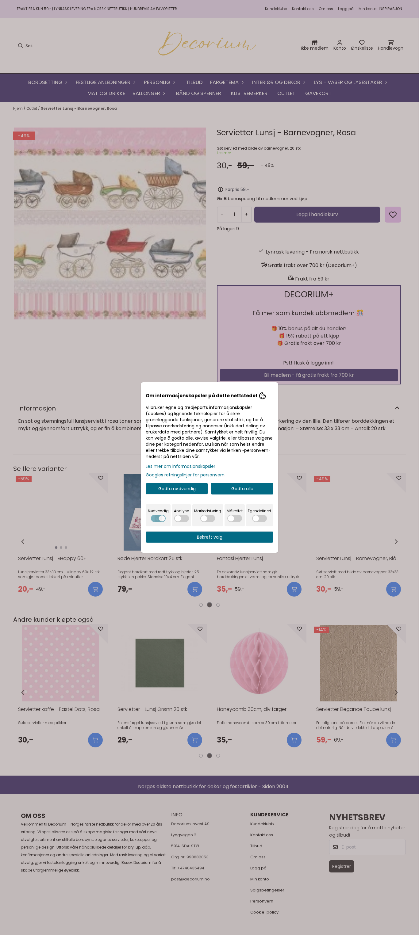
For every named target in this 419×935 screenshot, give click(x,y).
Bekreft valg (209, 537)
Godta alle (242, 489)
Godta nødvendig (177, 489)
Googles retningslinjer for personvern (185, 475)
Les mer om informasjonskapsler (180, 466)
